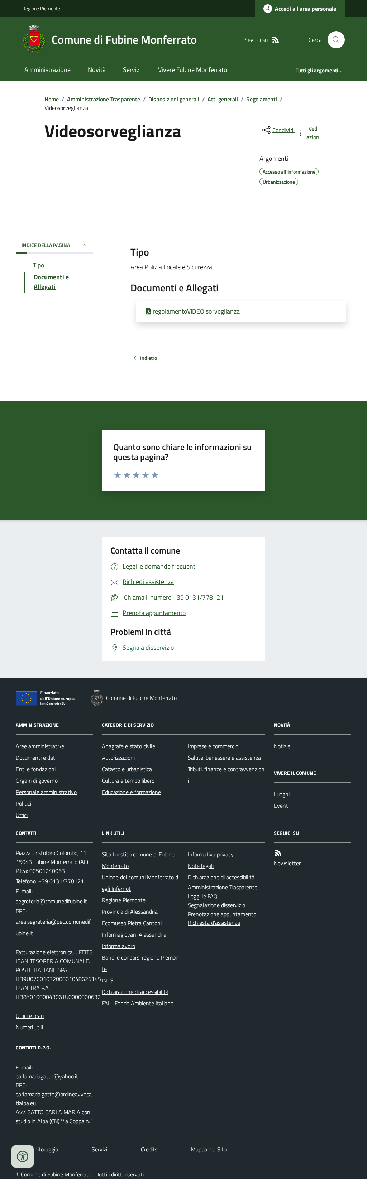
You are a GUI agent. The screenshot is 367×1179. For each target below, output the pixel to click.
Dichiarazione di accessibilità (135, 991)
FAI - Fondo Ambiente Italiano (137, 1003)
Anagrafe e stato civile (128, 746)
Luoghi (282, 794)
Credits (149, 1149)
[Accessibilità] (22, 1156)
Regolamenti (261, 99)
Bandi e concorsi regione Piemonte (140, 963)
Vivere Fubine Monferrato (192, 69)
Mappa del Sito (209, 1149)
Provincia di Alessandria (130, 911)
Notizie (282, 746)
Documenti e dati (36, 757)
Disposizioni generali (173, 99)
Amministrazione (47, 69)
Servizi (132, 69)
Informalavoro (118, 946)
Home (51, 99)
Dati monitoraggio (37, 1149)
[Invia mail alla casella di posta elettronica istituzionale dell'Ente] (51, 901)
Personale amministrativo (46, 792)
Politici (23, 803)
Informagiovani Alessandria (134, 934)
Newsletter (287, 863)
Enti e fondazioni (36, 769)
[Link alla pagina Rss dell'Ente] (278, 853)
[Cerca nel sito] (333, 39)
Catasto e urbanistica (127, 769)
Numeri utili (29, 1027)
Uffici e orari (30, 1015)
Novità (97, 69)
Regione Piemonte (41, 8)
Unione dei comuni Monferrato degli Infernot (140, 883)
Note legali (201, 865)
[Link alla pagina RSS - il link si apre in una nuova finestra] (275, 39)
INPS (108, 980)
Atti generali (223, 99)
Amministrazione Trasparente (103, 99)
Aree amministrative (40, 746)
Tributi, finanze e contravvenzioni (226, 775)
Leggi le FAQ (203, 896)
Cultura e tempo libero (128, 780)
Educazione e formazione (131, 792)
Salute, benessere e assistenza (224, 757)
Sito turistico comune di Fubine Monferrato (138, 860)
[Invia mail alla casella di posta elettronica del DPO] (47, 1076)
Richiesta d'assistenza (214, 922)
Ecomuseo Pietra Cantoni (132, 923)
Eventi (281, 805)
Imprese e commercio (213, 746)
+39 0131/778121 (61, 881)
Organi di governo (37, 780)
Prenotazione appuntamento (222, 914)
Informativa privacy (211, 854)
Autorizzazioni (118, 757)
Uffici (22, 815)
